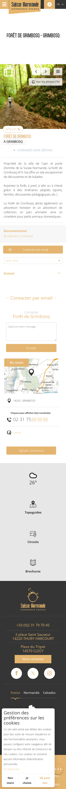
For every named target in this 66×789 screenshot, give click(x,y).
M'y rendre (16, 362)
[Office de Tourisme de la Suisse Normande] (25, 7)
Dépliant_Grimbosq (20, 236)
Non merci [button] (10, 780)
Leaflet (47, 392)
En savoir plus (11, 769)
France (15, 693)
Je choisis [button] (27, 780)
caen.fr (17, 432)
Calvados (49, 693)
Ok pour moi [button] (45, 780)
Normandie (31, 693)
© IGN (54, 392)
